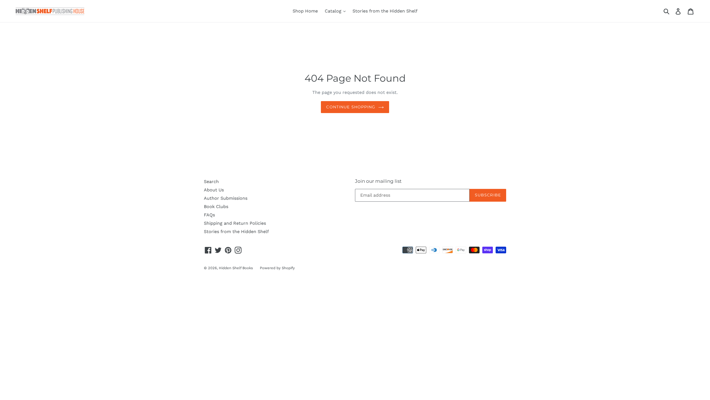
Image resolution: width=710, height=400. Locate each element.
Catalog (334, 11)
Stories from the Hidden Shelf (385, 11)
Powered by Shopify (277, 268)
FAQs (209, 215)
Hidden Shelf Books (236, 268)
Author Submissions (225, 198)
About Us (214, 189)
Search (211, 181)
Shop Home (305, 11)
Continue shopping (350, 106)
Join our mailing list (378, 181)
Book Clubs (216, 206)
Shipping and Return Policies (235, 223)
